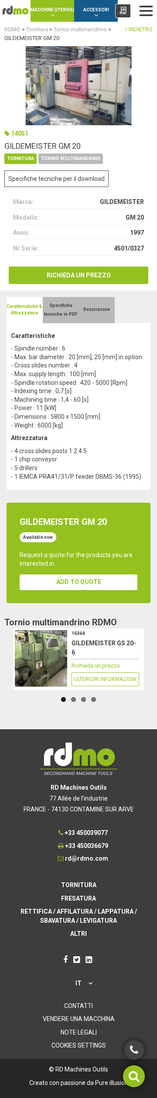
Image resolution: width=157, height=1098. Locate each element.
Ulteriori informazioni (105, 679)
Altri (78, 933)
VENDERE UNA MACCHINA (79, 1018)
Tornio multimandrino (70, 158)
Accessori (96, 9)
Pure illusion (111, 1082)
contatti (78, 1005)
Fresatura (78, 898)
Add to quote (78, 581)
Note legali (79, 1032)
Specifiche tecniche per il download (56, 178)
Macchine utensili (52, 9)
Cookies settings (78, 1045)
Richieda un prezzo (79, 275)
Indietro (140, 29)
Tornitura (20, 158)
